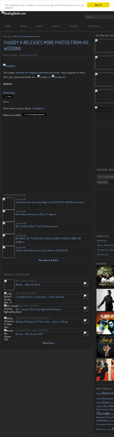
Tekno (110, 424)
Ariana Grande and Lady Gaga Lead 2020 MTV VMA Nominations (50, 202)
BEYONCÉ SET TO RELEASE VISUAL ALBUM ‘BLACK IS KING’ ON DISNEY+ (48, 240)
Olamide (103, 413)
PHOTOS (73, 26)
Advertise (102, 240)
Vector (99, 429)
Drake (105, 402)
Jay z (106, 405)
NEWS (24, 26)
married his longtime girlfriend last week (38, 72)
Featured (19, 305)
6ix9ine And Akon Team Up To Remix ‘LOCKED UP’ (42, 250)
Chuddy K (38, 108)
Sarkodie (101, 420)
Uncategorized (43, 318)
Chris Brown (106, 398)
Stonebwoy (101, 424)
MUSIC (39, 26)
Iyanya (99, 406)
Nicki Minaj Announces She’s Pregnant (36, 214)
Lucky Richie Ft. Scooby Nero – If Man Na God (40, 296)
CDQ (98, 399)
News (9, 36)
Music (18, 281)
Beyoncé (108, 393)
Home (5, 36)
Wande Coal (107, 429)
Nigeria (24, 281)
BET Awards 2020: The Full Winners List (37, 226)
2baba (99, 393)
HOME (8, 26)
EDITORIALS (94, 26)
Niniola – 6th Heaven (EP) (29, 334)
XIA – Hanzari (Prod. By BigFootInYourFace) (38, 309)
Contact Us (102, 254)
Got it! (98, 5)
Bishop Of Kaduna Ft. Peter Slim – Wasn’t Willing (41, 321)
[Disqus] (47, 154)
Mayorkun (105, 409)
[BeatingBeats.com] (14, 13)
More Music (48, 342)
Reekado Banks (104, 417)
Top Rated (32, 281)
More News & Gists (48, 260)
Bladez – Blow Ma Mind (28, 284)
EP (17, 330)
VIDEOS (56, 26)
